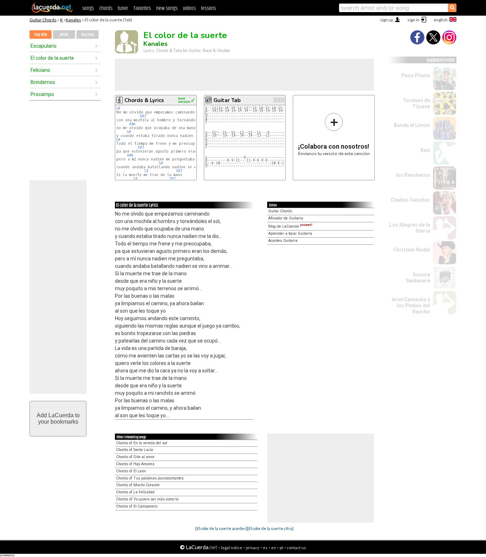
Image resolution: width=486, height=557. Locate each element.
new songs (167, 8)
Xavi (425, 150)
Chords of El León (131, 471)
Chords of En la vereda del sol (141, 443)
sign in (413, 19)
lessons (208, 8)
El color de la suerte (52, 58)
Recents (87, 34)
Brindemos (43, 82)
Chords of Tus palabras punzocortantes (150, 478)
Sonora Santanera (418, 277)
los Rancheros (413, 175)
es (265, 547)
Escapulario (44, 46)
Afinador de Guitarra (285, 218)
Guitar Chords (43, 19)
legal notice (231, 547)
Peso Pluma (415, 75)
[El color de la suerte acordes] (221, 528)
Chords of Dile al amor (135, 457)
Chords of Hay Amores (135, 464)
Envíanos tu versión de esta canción (334, 134)
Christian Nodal (411, 250)
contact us (296, 547)
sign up (386, 19)
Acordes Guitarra (282, 240)
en (273, 547)
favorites (142, 8)
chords (105, 8)
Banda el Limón (412, 125)
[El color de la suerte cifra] (270, 528)
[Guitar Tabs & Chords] (52, 11)
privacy (252, 547)
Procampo (42, 94)
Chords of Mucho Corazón (138, 485)
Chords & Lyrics (144, 100)
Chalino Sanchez (410, 200)
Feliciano (40, 70)
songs (88, 8)
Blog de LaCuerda (290, 226)
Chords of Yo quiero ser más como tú (147, 499)
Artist (64, 34)
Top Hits (40, 34)
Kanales (73, 19)
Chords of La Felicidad (135, 492)
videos (189, 8)
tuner (123, 8)
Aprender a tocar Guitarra (290, 233)
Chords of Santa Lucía (134, 449)
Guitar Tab (227, 100)
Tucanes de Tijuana (416, 103)
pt (281, 547)
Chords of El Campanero (136, 506)
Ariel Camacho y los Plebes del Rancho (411, 305)
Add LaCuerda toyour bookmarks (58, 418)
